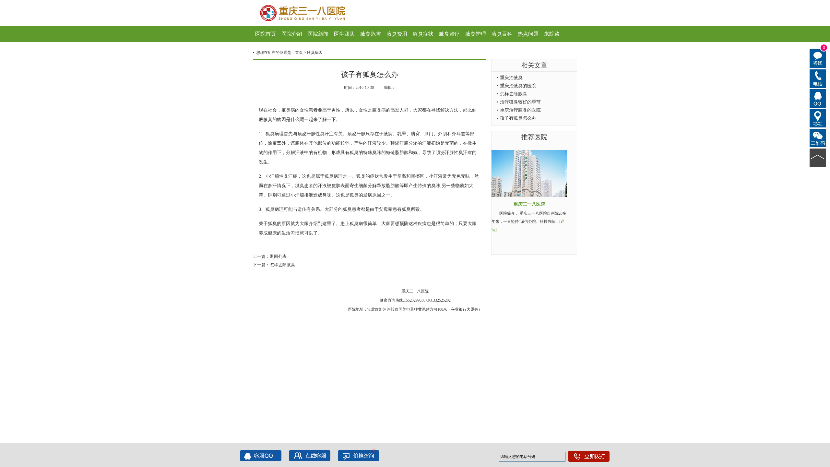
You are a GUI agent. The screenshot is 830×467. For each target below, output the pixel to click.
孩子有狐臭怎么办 (518, 118)
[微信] (818, 137)
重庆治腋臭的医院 (518, 85)
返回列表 (278, 256)
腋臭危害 (370, 34)
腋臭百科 (502, 34)
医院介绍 (291, 34)
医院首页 (265, 34)
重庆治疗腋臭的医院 (520, 110)
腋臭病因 (315, 52)
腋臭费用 (396, 34)
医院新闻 (318, 34)
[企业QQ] (818, 98)
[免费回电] (818, 78)
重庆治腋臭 (511, 77)
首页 (299, 52)
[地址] (818, 117)
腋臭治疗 (449, 34)
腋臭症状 (423, 34)
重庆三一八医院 (529, 204)
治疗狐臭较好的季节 (520, 102)
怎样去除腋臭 (282, 264)
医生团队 (344, 34)
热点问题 (528, 34)
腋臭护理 (475, 34)
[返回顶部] (818, 157)
